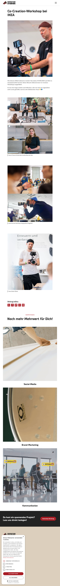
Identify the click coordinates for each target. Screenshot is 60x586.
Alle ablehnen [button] (13, 577)
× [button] (23, 536)
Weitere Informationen (8, 557)
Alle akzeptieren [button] (13, 573)
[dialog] (13, 559)
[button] (55, 3)
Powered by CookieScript (13, 582)
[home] (9, 3)
